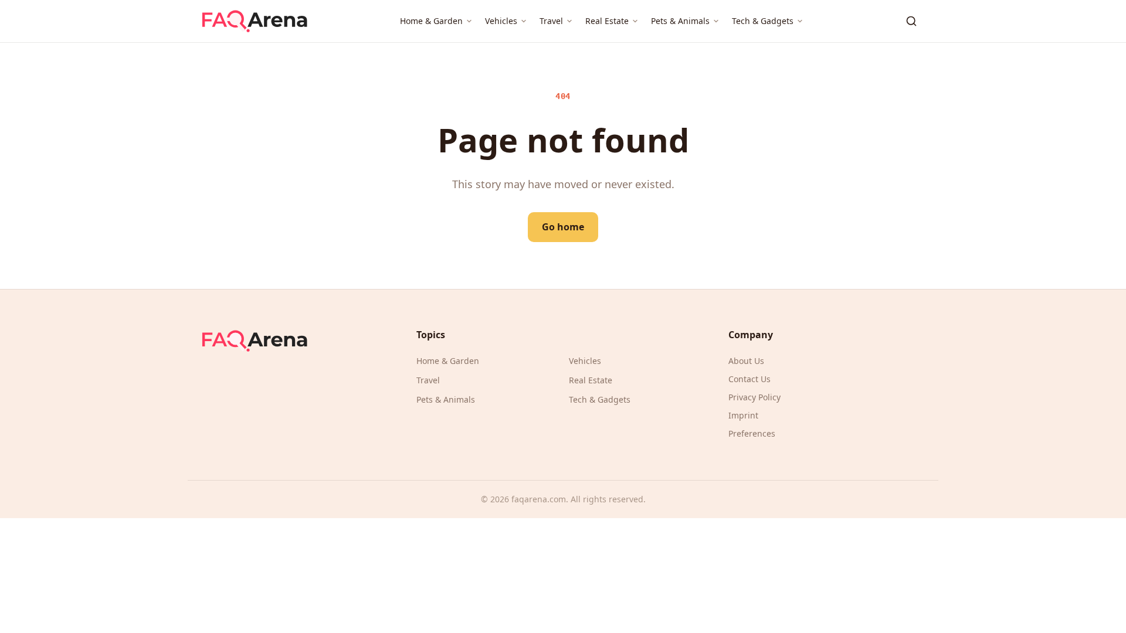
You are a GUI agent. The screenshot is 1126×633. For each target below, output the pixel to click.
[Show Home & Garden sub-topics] (469, 21)
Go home (563, 226)
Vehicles (501, 20)
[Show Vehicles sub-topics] (523, 21)
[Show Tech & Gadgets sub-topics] (799, 21)
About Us (746, 360)
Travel (551, 20)
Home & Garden (431, 20)
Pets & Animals (680, 20)
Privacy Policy (754, 397)
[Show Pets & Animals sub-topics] (716, 21)
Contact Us (749, 378)
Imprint (743, 415)
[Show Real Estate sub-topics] (635, 21)
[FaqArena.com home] (254, 21)
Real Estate (607, 20)
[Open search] (911, 21)
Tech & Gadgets (762, 20)
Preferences (751, 433)
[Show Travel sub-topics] (569, 21)
